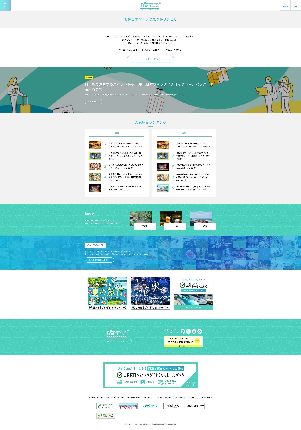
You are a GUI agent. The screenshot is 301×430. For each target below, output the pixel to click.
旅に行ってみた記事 (96, 397)
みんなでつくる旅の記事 (115, 397)
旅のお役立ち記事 (134, 397)
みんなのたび (148, 397)
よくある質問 (193, 397)
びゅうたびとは (179, 397)
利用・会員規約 (206, 397)
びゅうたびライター (163, 397)
